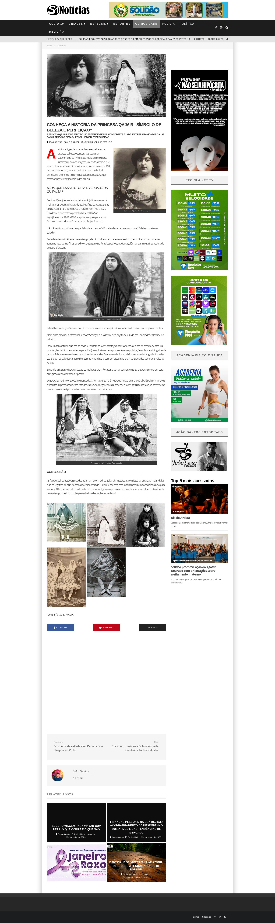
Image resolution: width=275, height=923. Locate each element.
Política (187, 23)
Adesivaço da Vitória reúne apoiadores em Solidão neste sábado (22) (122, 39)
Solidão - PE (208, 560)
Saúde (200, 560)
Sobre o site (215, 39)
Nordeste (183, 560)
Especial (98, 23)
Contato (199, 39)
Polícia (168, 23)
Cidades (76, 23)
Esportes (121, 23)
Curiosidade (146, 23)
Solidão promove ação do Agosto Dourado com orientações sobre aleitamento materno (193, 570)
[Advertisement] (106, 660)
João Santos (55, 142)
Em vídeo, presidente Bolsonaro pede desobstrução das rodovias (135, 746)
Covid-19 (56, 23)
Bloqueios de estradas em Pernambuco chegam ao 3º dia (78, 746)
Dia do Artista (180, 518)
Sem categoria (178, 511)
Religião (56, 31)
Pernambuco (192, 560)
